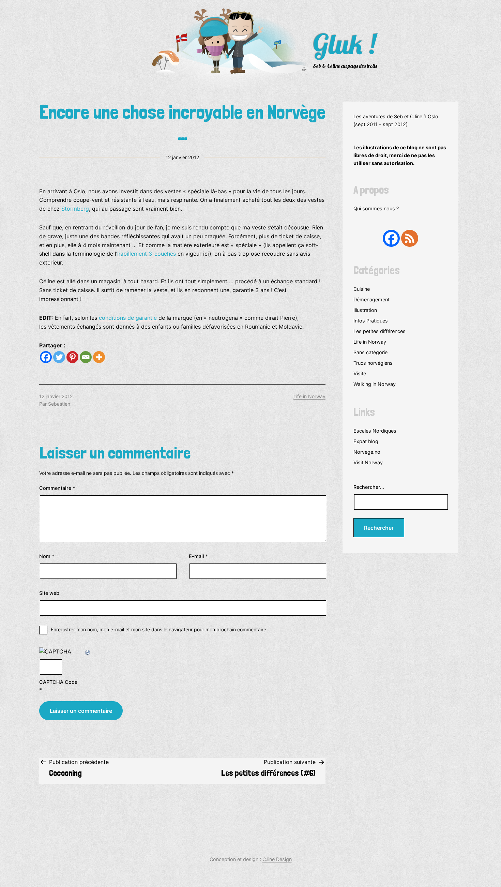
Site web (49, 593)
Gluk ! (344, 44)
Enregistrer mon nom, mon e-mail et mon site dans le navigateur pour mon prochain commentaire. (159, 629)
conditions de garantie (128, 317)
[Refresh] (88, 651)
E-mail (198, 556)
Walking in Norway (374, 384)
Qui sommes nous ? (376, 208)
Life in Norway (309, 396)
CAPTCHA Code (58, 682)
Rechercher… (368, 487)
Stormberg (75, 208)
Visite (359, 373)
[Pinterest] (72, 357)
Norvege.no (366, 452)
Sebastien (59, 404)
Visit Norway (368, 462)
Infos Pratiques (370, 321)
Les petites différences (379, 331)
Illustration (365, 310)
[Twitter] (59, 357)
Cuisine (361, 289)
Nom (47, 556)
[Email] (86, 357)
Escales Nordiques (374, 431)
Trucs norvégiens (373, 363)
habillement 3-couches (146, 253)
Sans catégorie (370, 352)
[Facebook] (46, 357)
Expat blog (365, 441)
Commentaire (57, 488)
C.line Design (277, 859)
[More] (99, 357)
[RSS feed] (409, 238)
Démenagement (371, 299)
